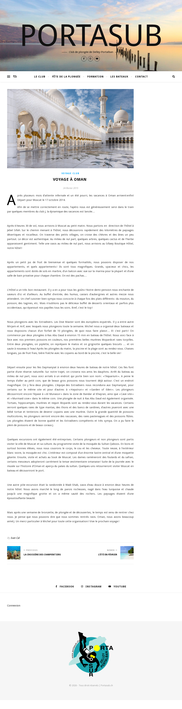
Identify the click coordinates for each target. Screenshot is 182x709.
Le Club (39, 76)
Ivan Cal (15, 537)
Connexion (13, 605)
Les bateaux (119, 76)
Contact (141, 76)
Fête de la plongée (66, 76)
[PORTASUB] (91, 654)
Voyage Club (70, 173)
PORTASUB (91, 35)
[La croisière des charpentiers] (13, 552)
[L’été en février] (127, 552)
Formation (95, 76)
